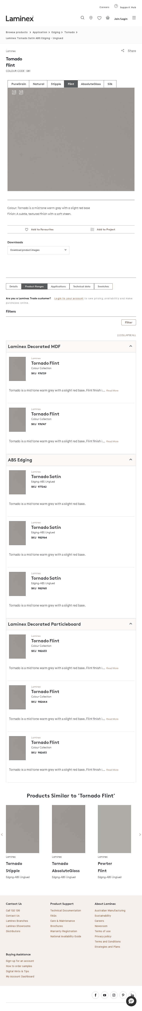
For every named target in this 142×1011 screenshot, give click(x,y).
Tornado (69, 32)
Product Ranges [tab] (34, 286)
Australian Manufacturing (110, 910)
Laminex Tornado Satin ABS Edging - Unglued (34, 38)
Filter (128, 322)
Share (131, 51)
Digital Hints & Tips (17, 971)
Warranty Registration (63, 931)
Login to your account (69, 298)
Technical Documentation (65, 910)
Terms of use (103, 931)
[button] (131, 1001)
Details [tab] (14, 286)
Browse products (17, 32)
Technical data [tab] (81, 286)
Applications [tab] (58, 286)
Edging (56, 32)
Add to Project (104, 229)
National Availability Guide (65, 936)
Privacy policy (103, 936)
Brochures (56, 926)
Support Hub (127, 7)
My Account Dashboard (20, 976)
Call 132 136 (13, 910)
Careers (104, 7)
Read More (112, 390)
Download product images (25, 250)
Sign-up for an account (20, 961)
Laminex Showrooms (18, 926)
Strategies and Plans (107, 947)
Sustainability (103, 916)
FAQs (53, 916)
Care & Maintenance (62, 921)
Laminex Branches (17, 921)
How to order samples (19, 966)
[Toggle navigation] (134, 19)
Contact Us (13, 916)
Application (40, 32)
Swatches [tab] (103, 286)
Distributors (13, 931)
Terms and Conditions (108, 941)
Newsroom (101, 926)
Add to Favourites (40, 229)
